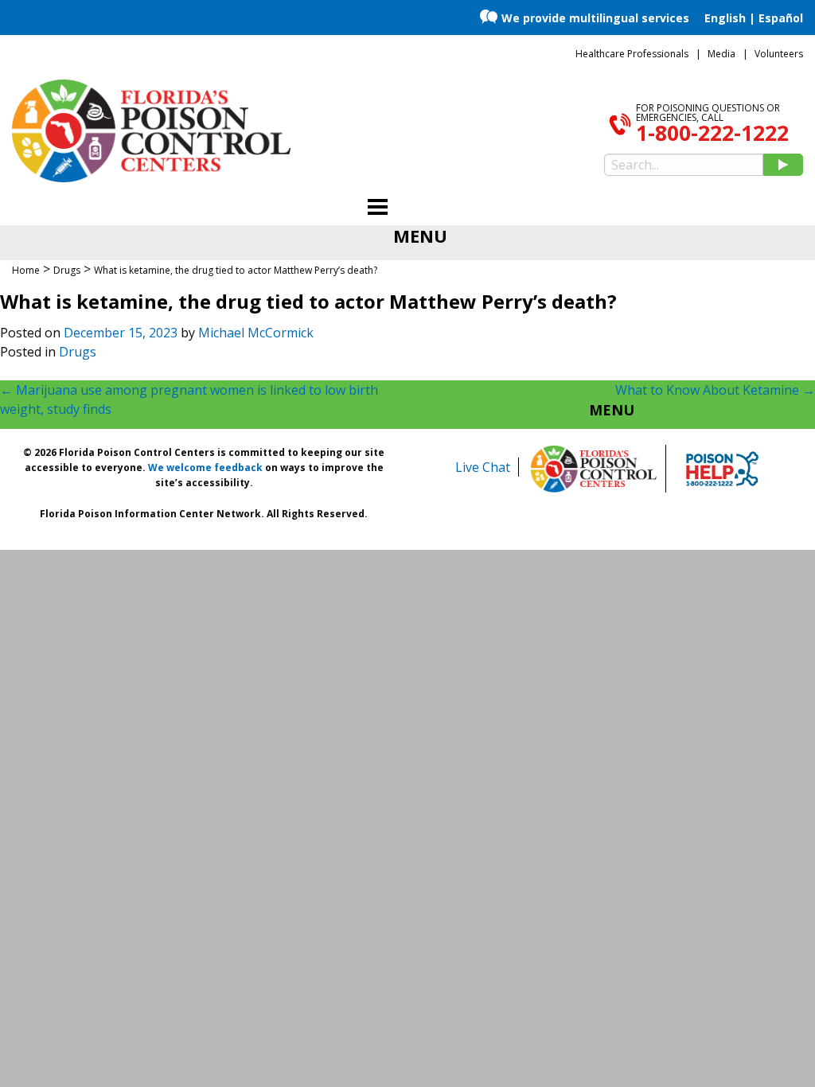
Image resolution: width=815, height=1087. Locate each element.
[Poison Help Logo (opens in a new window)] (722, 469)
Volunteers (779, 53)
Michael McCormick (256, 332)
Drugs (77, 351)
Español (780, 17)
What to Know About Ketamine (715, 390)
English (725, 17)
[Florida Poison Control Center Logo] (593, 469)
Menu (611, 409)
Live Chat (482, 467)
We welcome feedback (205, 467)
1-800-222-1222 (712, 133)
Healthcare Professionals (631, 53)
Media (721, 53)
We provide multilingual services (595, 17)
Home (26, 270)
